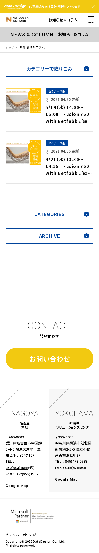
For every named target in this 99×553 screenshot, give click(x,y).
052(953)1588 (17, 468)
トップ (10, 47)
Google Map (17, 486)
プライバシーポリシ (19, 535)
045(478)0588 (76, 461)
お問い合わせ (49, 359)
